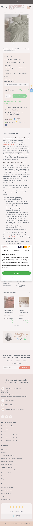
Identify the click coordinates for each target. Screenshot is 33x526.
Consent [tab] (6, 250)
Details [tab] (27, 250)
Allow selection (16, 278)
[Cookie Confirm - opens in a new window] (24, 247)
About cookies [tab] (16, 250)
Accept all (17, 273)
